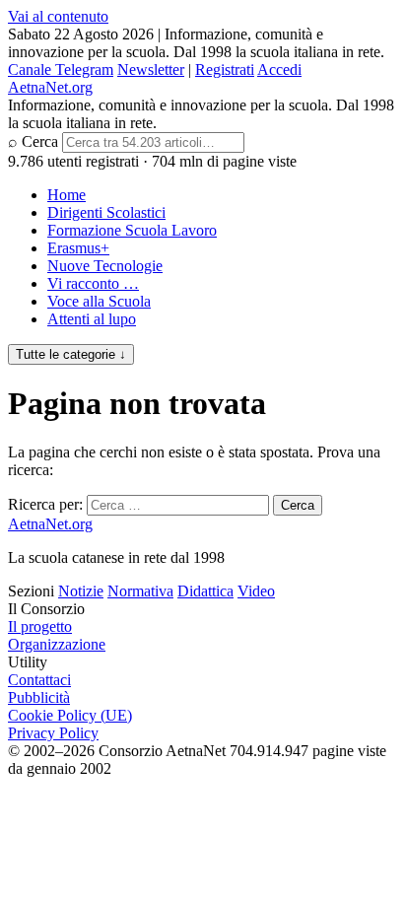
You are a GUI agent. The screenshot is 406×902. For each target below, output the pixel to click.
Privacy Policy (53, 733)
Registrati (224, 69)
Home (66, 194)
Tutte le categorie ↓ (71, 354)
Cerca (40, 141)
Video (256, 591)
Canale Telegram (60, 69)
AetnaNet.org (50, 87)
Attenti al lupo (91, 319)
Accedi (279, 69)
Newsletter (150, 69)
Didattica (205, 591)
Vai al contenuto (58, 16)
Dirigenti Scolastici (106, 212)
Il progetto (40, 626)
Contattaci (39, 679)
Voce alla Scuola (99, 301)
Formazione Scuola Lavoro (132, 230)
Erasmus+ (78, 248)
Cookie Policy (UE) (70, 715)
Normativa (140, 591)
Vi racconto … (93, 283)
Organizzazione (56, 644)
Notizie (80, 591)
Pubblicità (39, 697)
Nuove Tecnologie (105, 265)
